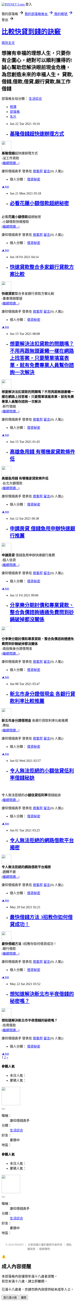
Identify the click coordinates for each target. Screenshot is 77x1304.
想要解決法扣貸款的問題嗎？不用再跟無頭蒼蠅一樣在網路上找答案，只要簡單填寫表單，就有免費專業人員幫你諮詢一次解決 (42, 358)
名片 (13, 116)
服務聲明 (44, 1248)
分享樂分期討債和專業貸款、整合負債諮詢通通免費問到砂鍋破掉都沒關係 (42, 612)
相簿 (13, 107)
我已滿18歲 (10, 1297)
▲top (5, 186)
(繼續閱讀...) (10, 163)
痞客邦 (38, 171)
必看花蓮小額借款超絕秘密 (39, 203)
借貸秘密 (33, 179)
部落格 (15, 111)
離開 (23, 1297)
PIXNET (19, 1244)
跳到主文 (8, 43)
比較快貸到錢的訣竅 (31, 31)
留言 (47, 171)
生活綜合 (35, 98)
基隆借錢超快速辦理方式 (37, 133)
